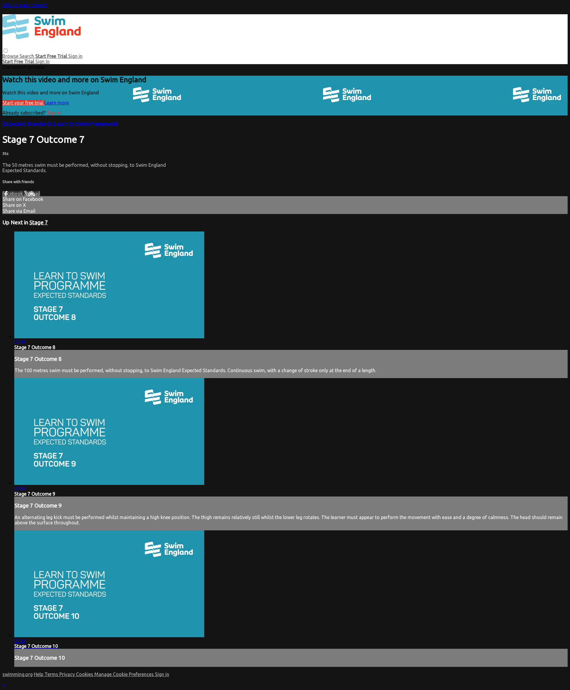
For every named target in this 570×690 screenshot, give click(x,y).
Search (27, 56)
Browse (11, 56)
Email (34, 193)
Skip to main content (24, 5)
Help (39, 674)
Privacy (67, 674)
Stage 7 (38, 222)
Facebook (13, 193)
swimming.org (17, 674)
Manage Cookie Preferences (124, 674)
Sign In (42, 61)
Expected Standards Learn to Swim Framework (60, 124)
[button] (5, 51)
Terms (52, 674)
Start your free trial (23, 102)
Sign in (75, 56)
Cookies (85, 674)
